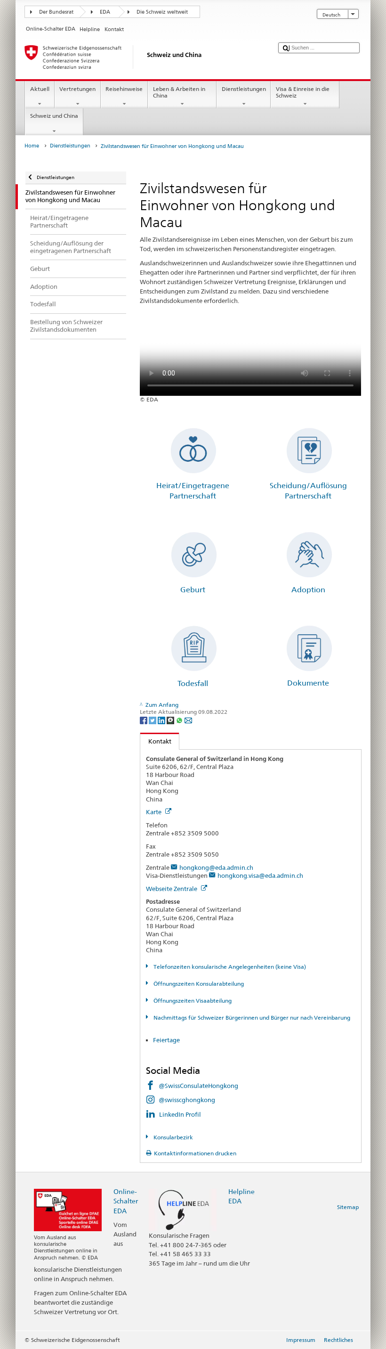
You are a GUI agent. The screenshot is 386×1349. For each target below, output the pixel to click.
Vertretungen (77, 88)
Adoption (308, 589)
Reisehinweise (124, 88)
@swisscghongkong (187, 1100)
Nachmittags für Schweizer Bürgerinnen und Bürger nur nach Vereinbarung (251, 1017)
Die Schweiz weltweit (162, 12)
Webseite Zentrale (172, 888)
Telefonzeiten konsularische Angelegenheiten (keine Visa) (229, 966)
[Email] (188, 719)
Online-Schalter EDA (125, 1200)
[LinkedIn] (162, 719)
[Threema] (171, 719)
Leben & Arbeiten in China (179, 92)
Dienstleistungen (244, 88)
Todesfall (192, 683)
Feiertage (167, 1040)
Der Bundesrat (56, 12)
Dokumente (308, 683)
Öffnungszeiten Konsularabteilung (197, 983)
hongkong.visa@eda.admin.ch (260, 875)
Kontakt (155, 741)
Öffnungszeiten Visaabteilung (191, 1000)
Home (31, 146)
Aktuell (39, 88)
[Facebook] (144, 719)
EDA (105, 12)
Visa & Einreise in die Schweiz (303, 92)
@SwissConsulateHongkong (198, 1085)
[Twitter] (153, 719)
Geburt (192, 589)
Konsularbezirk (172, 1137)
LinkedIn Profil (180, 1114)
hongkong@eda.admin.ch (216, 867)
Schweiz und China (54, 115)
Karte (154, 812)
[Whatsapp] (180, 719)
